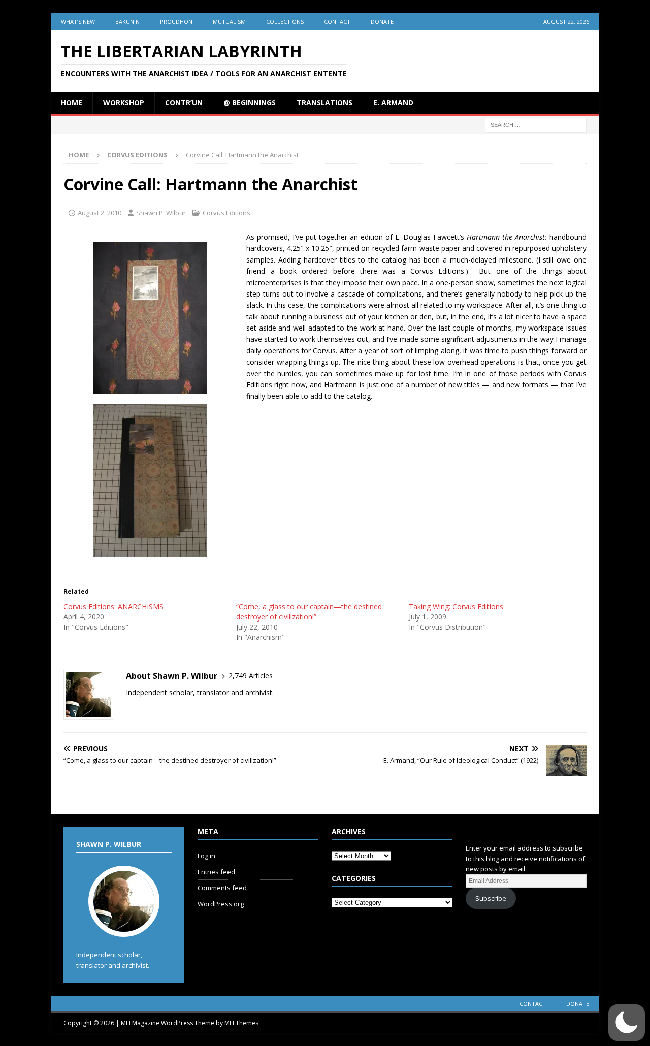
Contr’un (184, 102)
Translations (324, 102)
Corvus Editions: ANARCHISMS (113, 606)
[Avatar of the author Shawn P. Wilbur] (123, 926)
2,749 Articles (251, 675)
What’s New (78, 21)
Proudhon (176, 21)
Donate (382, 21)
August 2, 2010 (99, 212)
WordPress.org (221, 903)
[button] (626, 1022)
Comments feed (222, 887)
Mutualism (229, 21)
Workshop (123, 102)
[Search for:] (536, 124)
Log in (206, 855)
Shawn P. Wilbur (161, 212)
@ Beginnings (249, 102)
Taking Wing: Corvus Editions (456, 606)
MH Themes (241, 1023)
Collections (285, 21)
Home (71, 102)
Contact (337, 21)
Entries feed (216, 871)
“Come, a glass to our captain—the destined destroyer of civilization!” (309, 612)
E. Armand (393, 102)
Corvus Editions (226, 212)
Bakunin (127, 21)
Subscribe (490, 898)
